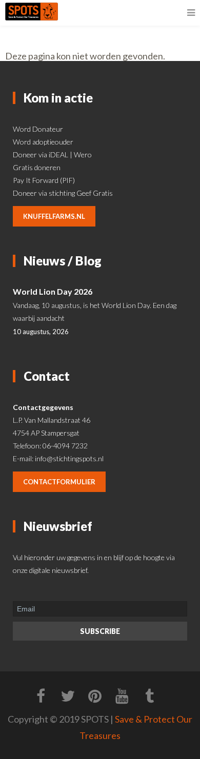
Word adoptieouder (43, 141)
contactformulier (59, 482)
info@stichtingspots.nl (69, 458)
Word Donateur (38, 129)
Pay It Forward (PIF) (44, 180)
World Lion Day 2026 (52, 291)
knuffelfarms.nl (54, 216)
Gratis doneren (37, 167)
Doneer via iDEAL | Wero (52, 154)
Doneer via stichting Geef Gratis (63, 193)
